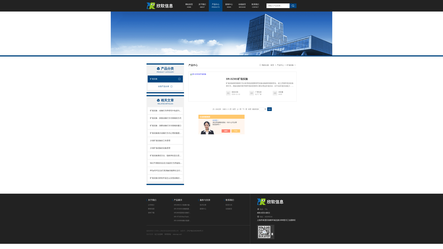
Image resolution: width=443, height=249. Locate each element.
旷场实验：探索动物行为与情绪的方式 (165, 118)
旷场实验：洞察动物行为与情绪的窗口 (165, 126)
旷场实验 (153, 79)
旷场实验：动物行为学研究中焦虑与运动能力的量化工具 (166, 111)
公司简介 (151, 205)
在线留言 (242, 5)
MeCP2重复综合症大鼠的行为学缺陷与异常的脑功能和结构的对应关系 (166, 163)
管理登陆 (168, 234)
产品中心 (216, 5)
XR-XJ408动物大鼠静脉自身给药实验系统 (182, 220)
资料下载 (151, 213)
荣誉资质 (151, 209)
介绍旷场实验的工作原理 (160, 141)
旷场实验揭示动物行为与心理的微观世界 (166, 133)
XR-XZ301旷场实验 (237, 79)
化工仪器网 (159, 234)
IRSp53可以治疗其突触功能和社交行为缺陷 (166, 171)
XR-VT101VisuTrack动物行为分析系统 (182, 217)
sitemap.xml (177, 234)
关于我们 (202, 5)
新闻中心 (229, 5)
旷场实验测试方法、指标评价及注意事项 (166, 156)
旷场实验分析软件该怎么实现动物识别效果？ (166, 178)
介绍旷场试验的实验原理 (160, 148)
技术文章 (203, 205)
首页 (272, 65)
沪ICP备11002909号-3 (195, 231)
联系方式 (229, 205)
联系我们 (255, 5)
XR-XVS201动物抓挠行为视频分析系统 (182, 209)
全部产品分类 (163, 86)
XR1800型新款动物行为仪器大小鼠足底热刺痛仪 (182, 213)
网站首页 (189, 5)
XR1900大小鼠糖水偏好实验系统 (182, 205)
